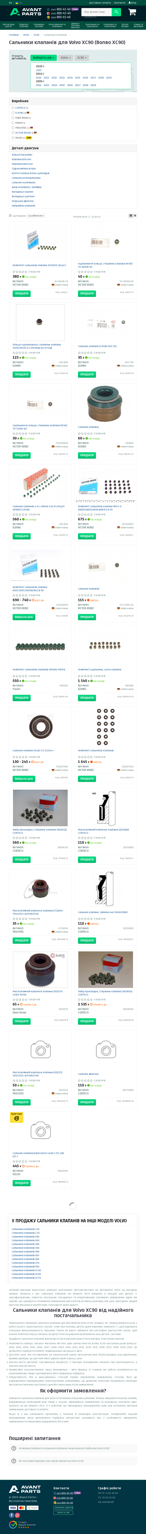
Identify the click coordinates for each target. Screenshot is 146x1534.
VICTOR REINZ (24, 132)
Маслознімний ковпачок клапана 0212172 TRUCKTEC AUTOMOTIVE (37, 1074)
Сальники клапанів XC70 (26, 1277)
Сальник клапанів (88, 588)
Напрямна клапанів (23, 205)
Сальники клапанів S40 (25, 1236)
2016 (85, 77)
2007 (78, 85)
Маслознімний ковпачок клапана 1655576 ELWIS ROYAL (37, 993)
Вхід (133, 2)
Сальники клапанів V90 (25, 1266)
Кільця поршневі (22, 154)
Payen (20, 122)
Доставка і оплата (100, 2)
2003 (46, 85)
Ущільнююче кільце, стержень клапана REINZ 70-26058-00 (105, 265)
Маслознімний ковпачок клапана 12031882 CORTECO (103, 831)
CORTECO (21, 107)
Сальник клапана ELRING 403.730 (97, 346)
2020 (38, 70)
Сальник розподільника (26, 177)
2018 (101, 77)
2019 (109, 77)
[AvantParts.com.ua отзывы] (22, 1525)
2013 (62, 77)
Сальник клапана (88, 427)
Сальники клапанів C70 (26, 1232)
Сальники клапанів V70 (25, 1262)
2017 (93, 77)
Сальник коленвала (23, 182)
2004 (54, 85)
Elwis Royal (23, 117)
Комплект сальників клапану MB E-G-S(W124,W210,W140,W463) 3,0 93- (100, 508)
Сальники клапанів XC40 (26, 1270)
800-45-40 (61, 9)
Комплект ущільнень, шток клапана (99, 669)
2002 (38, 85)
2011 (46, 77)
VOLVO (23, 137)
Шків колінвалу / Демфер (27, 187)
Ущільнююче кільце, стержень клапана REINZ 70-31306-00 (40, 427)
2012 (54, 77)
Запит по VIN (63, 1512)
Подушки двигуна (22, 201)
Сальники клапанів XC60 (26, 1274)
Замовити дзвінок (63, 1507)
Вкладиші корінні (22, 191)
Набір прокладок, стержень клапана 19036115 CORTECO (40, 831)
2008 (85, 85)
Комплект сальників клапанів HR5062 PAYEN (39, 669)
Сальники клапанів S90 (25, 1247)
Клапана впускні (21, 159)
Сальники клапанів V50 (25, 1255)
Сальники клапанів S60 (25, 1240)
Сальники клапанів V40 (25, 1251)
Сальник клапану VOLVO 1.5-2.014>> (33, 750)
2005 (62, 85)
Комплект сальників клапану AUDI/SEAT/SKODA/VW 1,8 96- (30, 589)
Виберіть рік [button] (42, 58)
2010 (38, 77)
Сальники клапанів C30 (25, 1229)
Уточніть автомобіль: (19, 57)
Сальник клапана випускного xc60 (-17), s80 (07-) (38, 1155)
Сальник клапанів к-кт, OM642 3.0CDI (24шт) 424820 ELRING (38, 508)
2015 (77, 77)
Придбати (21, 293)
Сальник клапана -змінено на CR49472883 (103, 912)
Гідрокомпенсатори (24, 168)
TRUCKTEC (22, 127)
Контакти (119, 2)
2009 (93, 85)
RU (10, 2)
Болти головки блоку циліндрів (30, 173)
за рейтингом (35, 216)
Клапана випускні (22, 163)
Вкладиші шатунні (23, 196)
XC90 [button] (81, 58)
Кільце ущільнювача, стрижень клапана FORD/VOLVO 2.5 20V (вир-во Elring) (37, 346)
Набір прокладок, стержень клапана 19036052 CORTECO (105, 993)
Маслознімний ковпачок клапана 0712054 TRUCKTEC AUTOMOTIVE (38, 912)
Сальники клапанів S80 (25, 1244)
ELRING (20, 112)
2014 (70, 77)
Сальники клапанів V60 (25, 1259)
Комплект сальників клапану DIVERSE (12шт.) (39, 265)
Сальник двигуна (88, 1074)
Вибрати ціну (24, 617)
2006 (70, 85)
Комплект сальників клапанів (96, 750)
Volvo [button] (65, 58)
